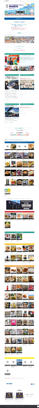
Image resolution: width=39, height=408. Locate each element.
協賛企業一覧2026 (17, 406)
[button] (5, 68)
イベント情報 (6, 406)
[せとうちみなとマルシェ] (6, 1)
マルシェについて (13, 406)
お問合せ (23, 406)
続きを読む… (8, 401)
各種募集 (11, 406)
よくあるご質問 (20, 406)
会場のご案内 (8, 406)
